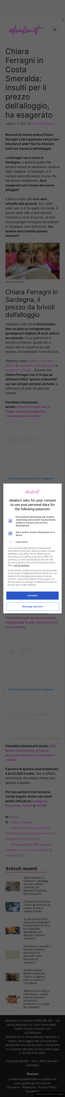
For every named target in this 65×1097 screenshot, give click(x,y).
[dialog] (32, 548)
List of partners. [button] (22, 565)
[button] (32, 542)
